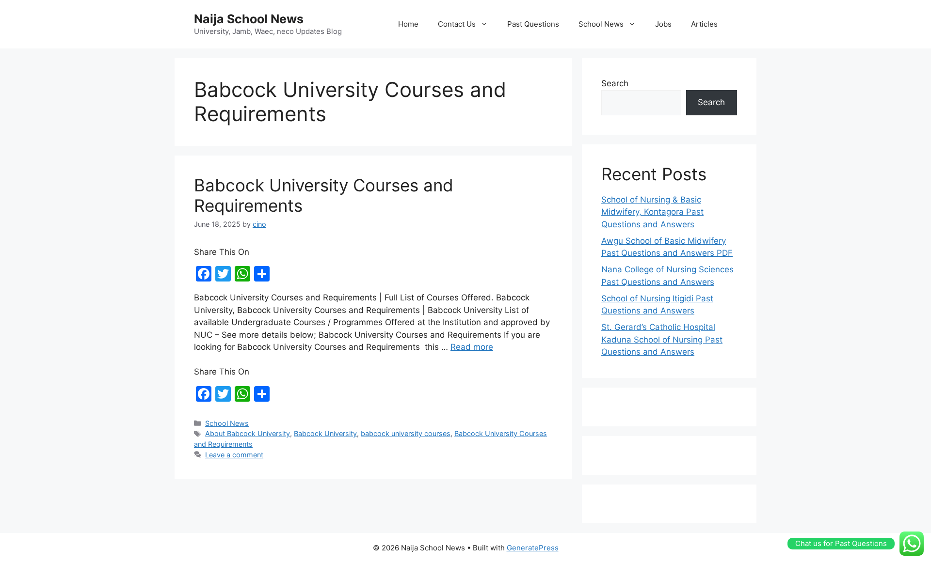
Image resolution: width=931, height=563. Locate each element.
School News (601, 24)
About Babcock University (247, 433)
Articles (704, 24)
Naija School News (249, 19)
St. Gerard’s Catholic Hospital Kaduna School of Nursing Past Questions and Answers (661, 339)
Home (408, 24)
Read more (471, 347)
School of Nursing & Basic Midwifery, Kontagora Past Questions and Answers (652, 212)
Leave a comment (234, 455)
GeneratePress (533, 547)
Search (614, 83)
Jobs (663, 24)
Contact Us (457, 24)
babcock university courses (405, 433)
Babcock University (325, 433)
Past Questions (533, 24)
